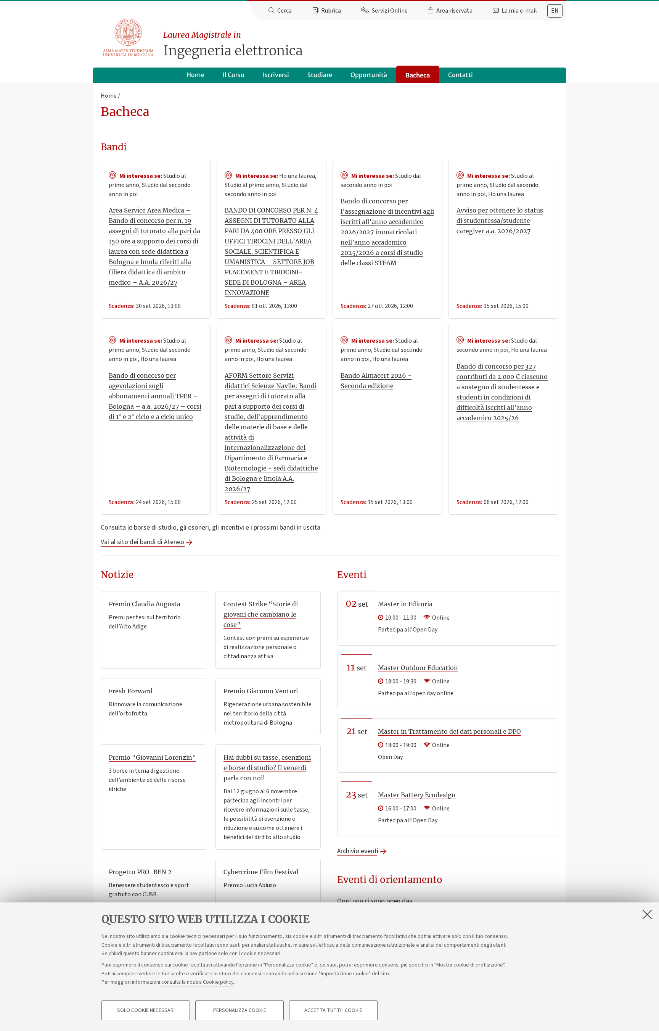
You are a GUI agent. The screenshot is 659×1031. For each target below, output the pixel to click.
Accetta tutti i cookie (333, 1010)
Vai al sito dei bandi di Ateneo (142, 542)
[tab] (555, 11)
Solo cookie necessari (146, 1010)
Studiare (319, 75)
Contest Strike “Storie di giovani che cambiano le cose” (260, 614)
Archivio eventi (357, 851)
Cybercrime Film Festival (260, 872)
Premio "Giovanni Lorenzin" (152, 757)
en (555, 10)
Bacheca (417, 75)
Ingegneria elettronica (233, 44)
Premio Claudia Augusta (144, 604)
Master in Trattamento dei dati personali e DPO (449, 731)
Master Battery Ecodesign (417, 795)
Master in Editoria (405, 604)
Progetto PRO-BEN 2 (140, 872)
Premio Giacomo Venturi (260, 691)
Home (195, 75)
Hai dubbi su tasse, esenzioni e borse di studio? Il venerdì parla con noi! (267, 768)
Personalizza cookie (239, 1010)
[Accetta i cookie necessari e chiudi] (647, 914)
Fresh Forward (131, 691)
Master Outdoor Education (418, 668)
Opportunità (368, 75)
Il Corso (233, 75)
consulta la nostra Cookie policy (197, 982)
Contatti (460, 75)
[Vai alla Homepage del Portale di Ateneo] (128, 37)
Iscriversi (276, 75)
